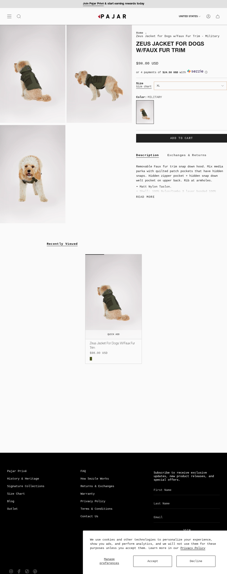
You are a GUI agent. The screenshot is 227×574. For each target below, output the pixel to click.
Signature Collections (25, 486)
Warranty (87, 494)
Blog (10, 501)
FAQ (83, 471)
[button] (181, 73)
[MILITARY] (91, 359)
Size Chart (16, 494)
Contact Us (89, 516)
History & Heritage (23, 478)
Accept (152, 561)
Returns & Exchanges (97, 486)
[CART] (217, 16)
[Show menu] (9, 16)
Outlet (12, 509)
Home (139, 33)
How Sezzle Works (94, 478)
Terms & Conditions (96, 509)
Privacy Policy (192, 548)
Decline (196, 561)
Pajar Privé (17, 471)
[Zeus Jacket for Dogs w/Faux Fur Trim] (113, 296)
